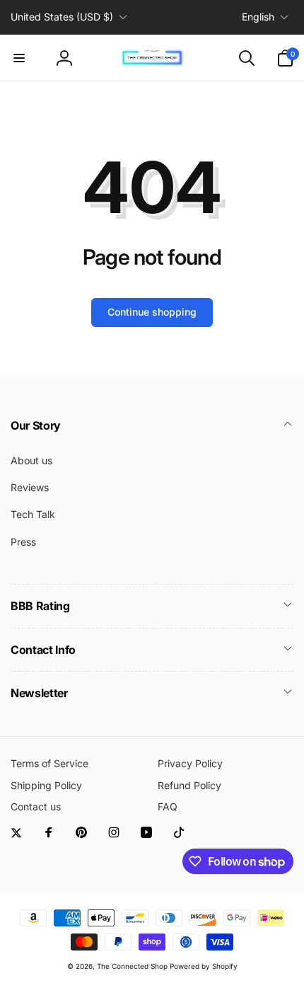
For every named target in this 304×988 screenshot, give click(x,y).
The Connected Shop (132, 966)
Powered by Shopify (204, 966)
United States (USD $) (62, 17)
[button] (19, 58)
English (258, 17)
